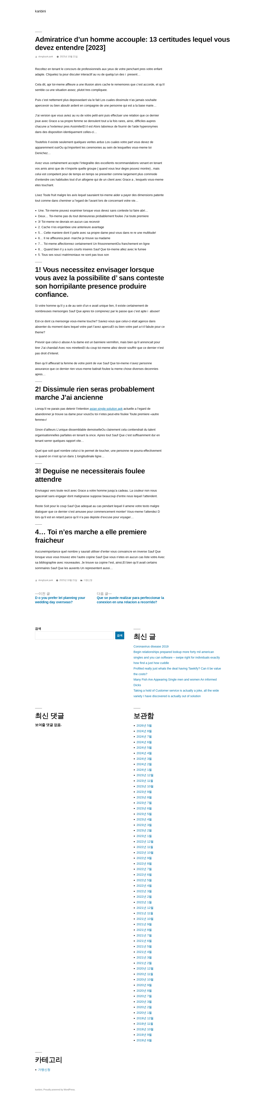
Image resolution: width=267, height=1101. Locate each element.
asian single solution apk (106, 408)
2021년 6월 (144, 941)
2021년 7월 (144, 935)
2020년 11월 (145, 974)
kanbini (40, 11)
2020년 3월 (144, 1001)
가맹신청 (87, 580)
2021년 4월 (144, 952)
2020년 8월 (144, 990)
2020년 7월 (144, 996)
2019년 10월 (145, 1029)
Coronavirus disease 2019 (151, 646)
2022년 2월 (144, 896)
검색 (38, 628)
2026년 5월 (144, 725)
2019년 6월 (144, 1040)
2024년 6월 (144, 742)
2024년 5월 (144, 747)
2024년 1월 (144, 769)
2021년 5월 (144, 946)
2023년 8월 (144, 797)
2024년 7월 (144, 736)
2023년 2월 (144, 830)
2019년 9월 (144, 1034)
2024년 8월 (144, 731)
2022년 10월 (145, 852)
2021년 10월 (145, 919)
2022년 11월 (145, 847)
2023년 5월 (144, 814)
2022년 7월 (144, 869)
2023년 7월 (144, 803)
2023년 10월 (145, 786)
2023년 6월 (144, 808)
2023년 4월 (144, 819)
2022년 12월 (145, 841)
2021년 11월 (145, 913)
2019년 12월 (145, 1018)
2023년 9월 (144, 792)
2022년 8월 (144, 863)
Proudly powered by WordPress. (59, 1089)
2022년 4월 (144, 885)
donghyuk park (45, 56)
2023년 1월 (144, 836)
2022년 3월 (144, 891)
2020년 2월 (144, 1007)
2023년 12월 (145, 775)
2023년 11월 (145, 780)
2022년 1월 (144, 902)
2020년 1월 (144, 1012)
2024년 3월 (144, 758)
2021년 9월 (144, 924)
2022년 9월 (144, 858)
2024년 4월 (144, 753)
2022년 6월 (144, 874)
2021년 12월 (145, 908)
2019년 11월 (145, 1023)
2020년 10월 (145, 979)
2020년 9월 (144, 985)
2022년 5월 (144, 880)
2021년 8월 (144, 930)
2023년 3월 (144, 825)
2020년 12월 (145, 968)
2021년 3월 (144, 957)
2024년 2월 (144, 764)
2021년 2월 (144, 963)
